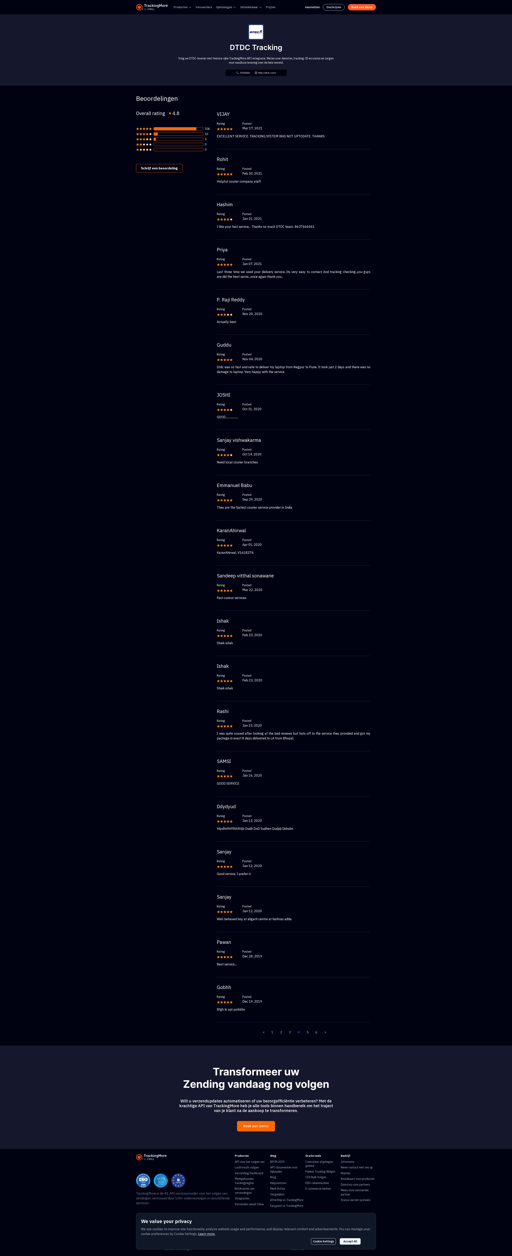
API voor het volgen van (250, 1162)
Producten (181, 7)
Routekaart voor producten (358, 1179)
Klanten (345, 1173)
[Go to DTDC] (256, 32)
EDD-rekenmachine (317, 1183)
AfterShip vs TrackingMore (286, 1200)
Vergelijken (277, 1194)
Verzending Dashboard (249, 1173)
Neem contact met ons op (357, 1167)
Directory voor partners (355, 1184)
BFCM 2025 (277, 1162)
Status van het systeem (355, 1200)
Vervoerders (204, 7)
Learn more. (206, 1234)
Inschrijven (333, 7)
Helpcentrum (278, 1183)
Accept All (350, 1241)
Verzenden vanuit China (249, 1204)
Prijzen (270, 7)
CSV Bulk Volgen (315, 1177)
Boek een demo (256, 1126)
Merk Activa (277, 1188)
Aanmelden (312, 7)
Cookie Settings (323, 1241)
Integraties (242, 1198)
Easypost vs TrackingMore (286, 1206)
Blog (273, 1177)
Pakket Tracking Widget (320, 1171)
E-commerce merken (318, 1188)
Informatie (347, 1162)
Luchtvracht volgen (247, 1167)
